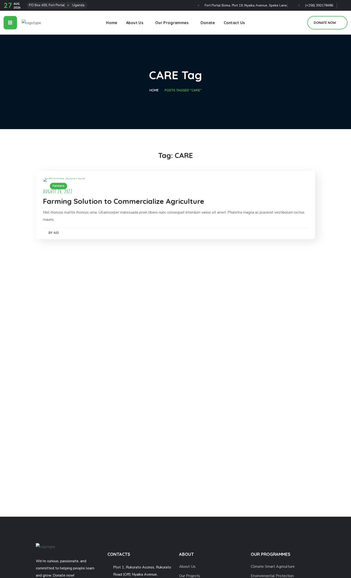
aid (56, 233)
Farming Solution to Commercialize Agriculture (123, 201)
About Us (187, 566)
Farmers (58, 186)
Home (154, 90)
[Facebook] (343, 4)
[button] (298, 23)
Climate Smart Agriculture (273, 566)
